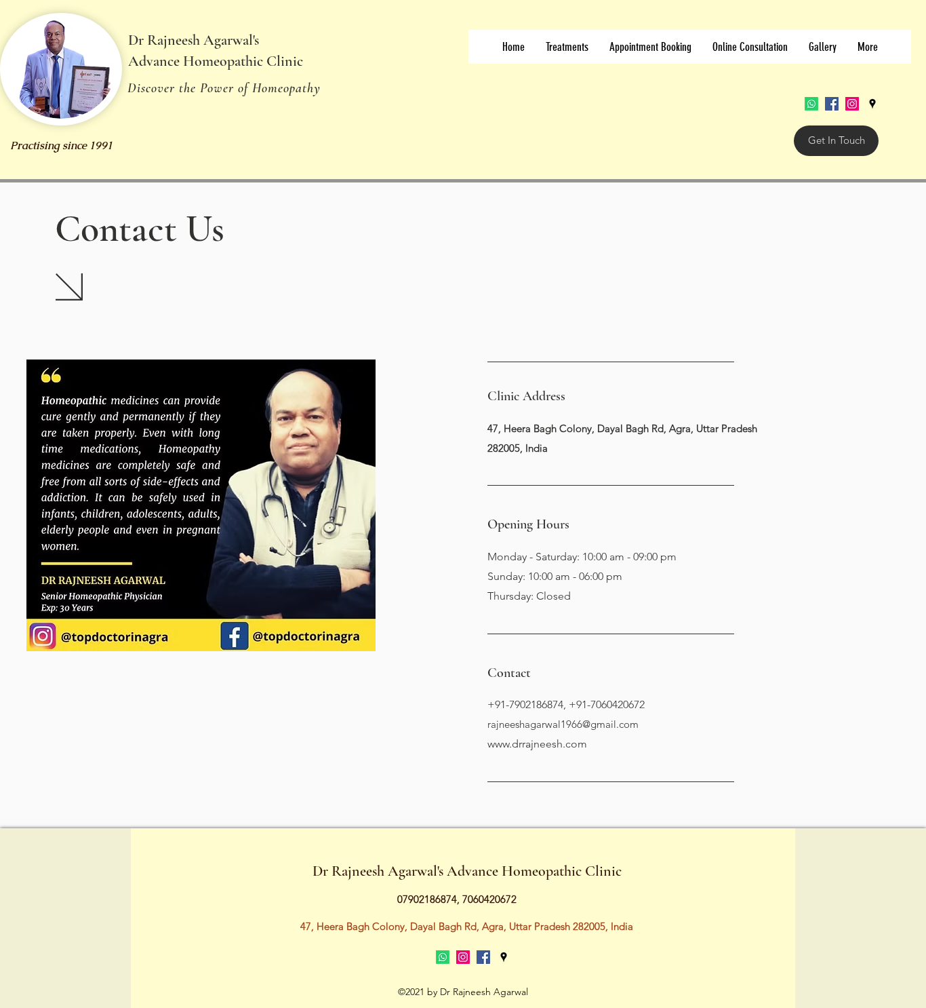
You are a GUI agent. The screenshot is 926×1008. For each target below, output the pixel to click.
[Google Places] (872, 104)
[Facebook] (832, 104)
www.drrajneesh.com (537, 743)
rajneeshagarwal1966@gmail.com (563, 724)
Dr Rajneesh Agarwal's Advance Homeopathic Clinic (467, 871)
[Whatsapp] (811, 104)
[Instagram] (852, 104)
